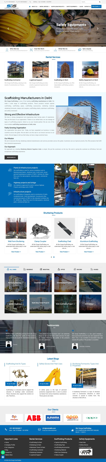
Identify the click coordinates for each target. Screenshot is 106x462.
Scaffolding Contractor (12, 80)
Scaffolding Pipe (60, 445)
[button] (8, 28)
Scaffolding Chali (64, 241)
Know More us (11, 157)
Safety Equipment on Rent (88, 80)
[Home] (29, 6)
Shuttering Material (60, 450)
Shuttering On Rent (35, 445)
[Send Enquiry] (3, 457)
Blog (6, 450)
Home (7, 442)
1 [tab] (51, 257)
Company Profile (10, 445)
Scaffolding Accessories (62, 447)
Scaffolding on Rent (61, 80)
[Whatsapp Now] (3, 452)
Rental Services (44, 6)
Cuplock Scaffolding (61, 442)
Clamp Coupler (40, 241)
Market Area (8, 455)
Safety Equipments (72, 6)
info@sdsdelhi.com (49, 428)
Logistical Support (35, 80)
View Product (15, 252)
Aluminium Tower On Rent (37, 447)
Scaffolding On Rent (36, 442)
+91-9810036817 (10, 2)
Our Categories (9, 447)
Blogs (81, 6)
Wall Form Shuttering (16, 241)
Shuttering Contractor (36, 452)
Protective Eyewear (85, 447)
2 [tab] (53, 257)
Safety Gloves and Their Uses (50, 364)
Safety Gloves (84, 445)
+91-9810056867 (22, 2)
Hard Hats (83, 442)
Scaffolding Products (57, 6)
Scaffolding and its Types (16, 364)
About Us (34, 6)
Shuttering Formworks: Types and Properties (85, 365)
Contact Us (87, 6)
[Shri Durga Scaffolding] (12, 7)
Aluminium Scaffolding (89, 241)
